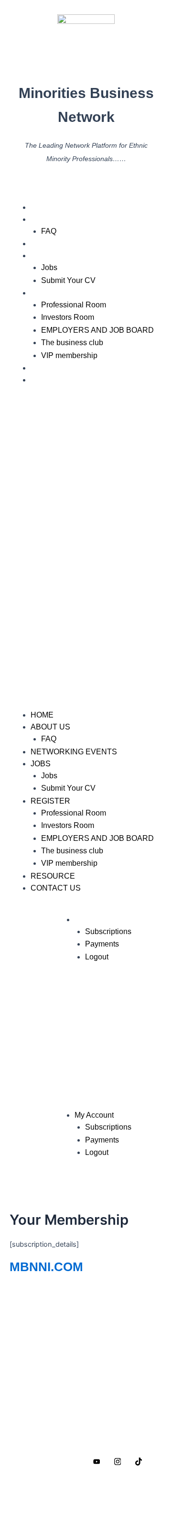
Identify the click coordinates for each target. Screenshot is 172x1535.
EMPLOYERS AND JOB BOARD (97, 330)
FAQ (48, 231)
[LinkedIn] (75, 1461)
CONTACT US (56, 380)
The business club (72, 342)
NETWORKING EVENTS (74, 244)
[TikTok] (138, 1461)
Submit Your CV (68, 280)
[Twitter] (54, 1461)
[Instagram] (117, 1461)
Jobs (49, 267)
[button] (86, 552)
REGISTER (50, 293)
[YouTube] (96, 1461)
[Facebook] (33, 1461)
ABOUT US (51, 219)
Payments (102, 944)
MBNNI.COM (46, 1267)
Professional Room (73, 305)
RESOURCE (53, 368)
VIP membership (69, 355)
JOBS (41, 255)
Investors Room (67, 317)
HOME (42, 207)
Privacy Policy (41, 1491)
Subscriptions (108, 931)
